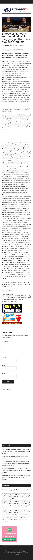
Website (4, 373)
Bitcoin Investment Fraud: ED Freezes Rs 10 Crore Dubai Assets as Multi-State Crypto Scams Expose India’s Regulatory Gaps (15, 463)
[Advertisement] (13, 417)
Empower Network (12, 81)
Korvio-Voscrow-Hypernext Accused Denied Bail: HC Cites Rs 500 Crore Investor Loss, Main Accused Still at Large (16, 451)
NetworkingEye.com (23, 551)
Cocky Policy (20, 552)
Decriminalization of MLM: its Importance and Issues (16, 515)
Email (3, 365)
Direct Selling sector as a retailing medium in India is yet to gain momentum (16, 506)
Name (4, 358)
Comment (5, 341)
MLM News (16, 10)
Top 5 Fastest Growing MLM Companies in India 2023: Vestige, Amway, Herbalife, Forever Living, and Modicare (16, 477)
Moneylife (9, 290)
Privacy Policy (13, 552)
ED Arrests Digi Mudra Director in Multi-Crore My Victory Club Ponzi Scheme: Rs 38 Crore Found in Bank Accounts (16, 470)
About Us (6, 552)
